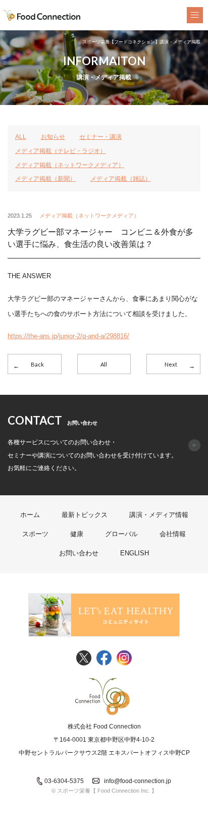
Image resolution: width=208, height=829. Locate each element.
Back (37, 364)
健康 (76, 534)
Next (171, 364)
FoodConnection (42, 15)
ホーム (30, 515)
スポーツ (35, 534)
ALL (20, 136)
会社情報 (173, 534)
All (103, 364)
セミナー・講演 (100, 136)
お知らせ (53, 136)
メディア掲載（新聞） (45, 178)
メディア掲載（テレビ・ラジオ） (60, 150)
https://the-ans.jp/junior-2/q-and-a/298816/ (68, 336)
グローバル (121, 534)
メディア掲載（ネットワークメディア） (69, 165)
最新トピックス (85, 515)
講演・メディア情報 (158, 515)
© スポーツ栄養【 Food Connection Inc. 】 (104, 791)
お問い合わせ (78, 553)
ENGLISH (134, 553)
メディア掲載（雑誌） (120, 178)
